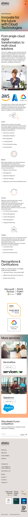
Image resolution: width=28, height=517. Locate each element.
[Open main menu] (25, 4)
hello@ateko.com (6, 471)
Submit (22, 434)
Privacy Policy (4, 514)
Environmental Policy (15, 514)
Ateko (9, 52)
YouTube (3, 479)
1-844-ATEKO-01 (5, 466)
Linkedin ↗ (4, 477)
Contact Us (4, 464)
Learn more (9, 367)
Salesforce (8, 397)
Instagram (4, 482)
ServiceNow (9, 362)
